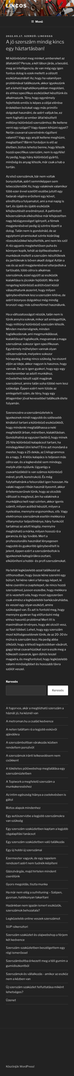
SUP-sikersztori (17, 927)
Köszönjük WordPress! (20, 1066)
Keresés (12, 681)
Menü (39, 21)
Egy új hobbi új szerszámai (24, 850)
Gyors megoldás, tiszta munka (27, 884)
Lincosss (45, 36)
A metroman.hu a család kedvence (29, 721)
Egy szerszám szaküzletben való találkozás (35, 842)
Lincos (16, 6)
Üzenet (11, 1000)
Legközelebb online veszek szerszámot (33, 918)
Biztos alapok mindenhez (23, 808)
